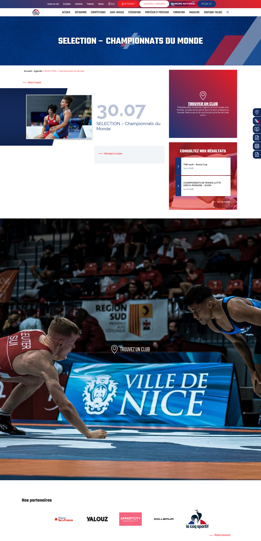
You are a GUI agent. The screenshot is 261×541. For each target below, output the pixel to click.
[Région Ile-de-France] (63, 519)
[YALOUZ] (97, 519)
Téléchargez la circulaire (113, 153)
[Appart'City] (130, 519)
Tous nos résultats (224, 201)
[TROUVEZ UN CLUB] (130, 479)
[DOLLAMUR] (164, 519)
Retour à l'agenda (34, 82)
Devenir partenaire (222, 535)
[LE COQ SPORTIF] (197, 519)
